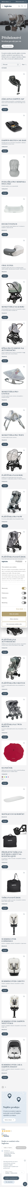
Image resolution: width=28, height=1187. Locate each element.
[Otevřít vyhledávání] (22, 6)
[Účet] (25, 6)
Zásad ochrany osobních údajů (7, 1155)
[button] (19, 6)
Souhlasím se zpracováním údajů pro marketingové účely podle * (9, 1153)
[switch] (24, 593)
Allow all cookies (14, 614)
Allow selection (14, 619)
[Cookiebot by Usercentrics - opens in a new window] (16, 562)
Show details (19, 609)
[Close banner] (25, 561)
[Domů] (8, 6)
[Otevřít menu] (2, 6)
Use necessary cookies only (14, 624)
